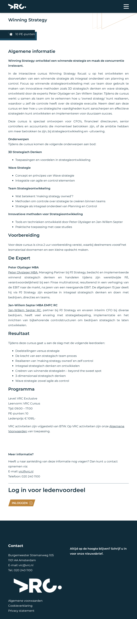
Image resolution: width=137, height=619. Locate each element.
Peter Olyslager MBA (23, 272)
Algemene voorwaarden (25, 600)
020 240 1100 (23, 570)
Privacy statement (21, 610)
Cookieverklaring (20, 605)
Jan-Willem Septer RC (24, 310)
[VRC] (17, 6)
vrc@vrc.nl (26, 471)
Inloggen (20, 503)
